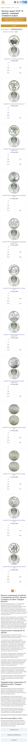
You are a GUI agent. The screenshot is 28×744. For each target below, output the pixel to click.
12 (16, 31)
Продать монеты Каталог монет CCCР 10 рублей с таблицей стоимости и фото (14, 19)
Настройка (14, 740)
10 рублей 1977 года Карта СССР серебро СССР (14, 104)
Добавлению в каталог (16, 29)
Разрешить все (14, 729)
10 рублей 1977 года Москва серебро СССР (14, 58)
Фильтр (14, 25)
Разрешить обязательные (14, 735)
